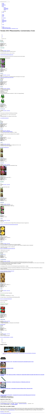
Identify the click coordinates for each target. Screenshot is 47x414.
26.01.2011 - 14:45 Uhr (6, 184)
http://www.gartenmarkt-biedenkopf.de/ (6, 298)
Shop (3, 5)
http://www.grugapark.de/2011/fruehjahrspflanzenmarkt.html (9, 224)
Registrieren (2, 411)
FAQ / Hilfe (12, 403)
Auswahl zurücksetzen (4, 397)
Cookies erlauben (6, 411)
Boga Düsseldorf (2, 324)
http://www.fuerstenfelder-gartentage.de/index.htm (7, 248)
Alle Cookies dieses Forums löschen (5, 413)
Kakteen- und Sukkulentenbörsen (7, 131)
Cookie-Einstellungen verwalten (5, 403)
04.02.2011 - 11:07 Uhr (6, 333)
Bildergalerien (4, 21)
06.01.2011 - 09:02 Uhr (6, 130)
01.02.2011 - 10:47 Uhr (6, 290)
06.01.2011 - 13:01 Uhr (6, 144)
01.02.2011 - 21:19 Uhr (6, 321)
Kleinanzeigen (6, 8)
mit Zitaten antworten (10, 397)
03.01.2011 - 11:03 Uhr (6, 50)
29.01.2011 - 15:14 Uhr (6, 261)
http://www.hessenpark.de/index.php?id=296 (6, 77)
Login (3, 12)
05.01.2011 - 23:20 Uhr (6, 110)
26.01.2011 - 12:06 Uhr (6, 164)
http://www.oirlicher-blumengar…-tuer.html (6, 337)
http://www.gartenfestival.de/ (4, 147)
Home (3, 3)
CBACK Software (14, 404)
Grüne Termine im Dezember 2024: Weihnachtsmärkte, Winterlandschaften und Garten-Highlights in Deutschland (19, 353)
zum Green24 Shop (3, 395)
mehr (3, 6)
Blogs (5, 9)
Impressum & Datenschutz (23, 403)
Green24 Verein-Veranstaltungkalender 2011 (6, 54)
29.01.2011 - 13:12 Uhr (6, 220)
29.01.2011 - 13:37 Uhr (6, 243)
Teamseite (16, 403)
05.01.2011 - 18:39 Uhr (6, 88)
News (5, 7)
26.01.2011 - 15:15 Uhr (6, 204)
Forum (3, 15)
